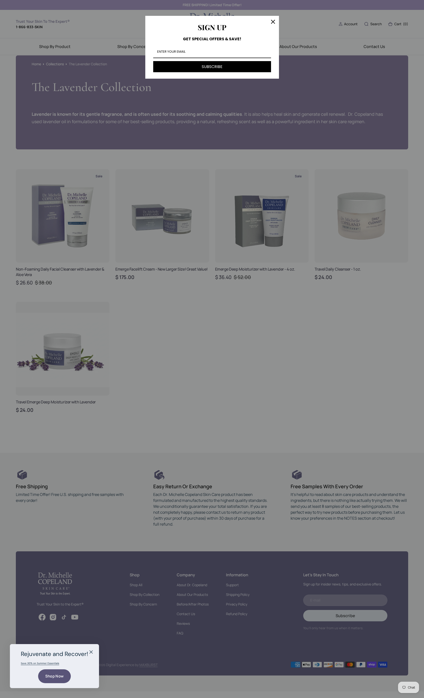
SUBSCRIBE (212, 67)
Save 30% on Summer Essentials (40, 663)
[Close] (91, 652)
